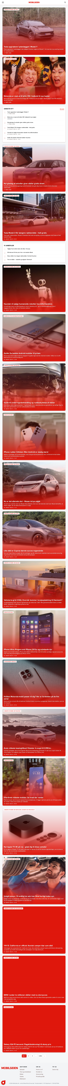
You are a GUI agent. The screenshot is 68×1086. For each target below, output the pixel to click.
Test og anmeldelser (25, 1072)
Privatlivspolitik (40, 1076)
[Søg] (65, 2)
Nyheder (22, 1069)
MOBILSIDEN (34, 2)
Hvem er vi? (39, 1069)
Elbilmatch (23, 1079)
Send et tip (55, 1069)
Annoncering (39, 1074)
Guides (22, 1076)
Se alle (62, 109)
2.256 (40, 1056)
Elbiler (21, 1074)
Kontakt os (39, 1072)
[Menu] (2, 2)
